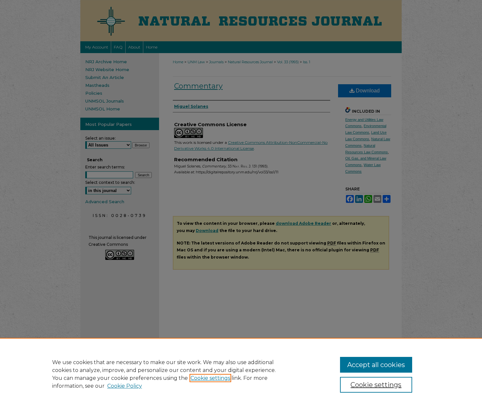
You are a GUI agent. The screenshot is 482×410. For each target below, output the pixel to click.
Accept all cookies (376, 365)
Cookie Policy (124, 386)
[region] (241, 374)
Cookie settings (210, 378)
